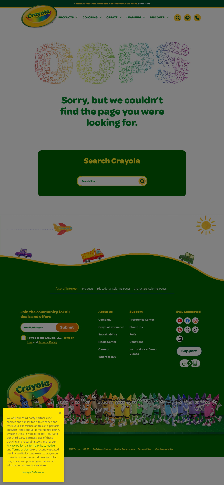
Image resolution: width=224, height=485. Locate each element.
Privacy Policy (15, 445)
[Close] (60, 412)
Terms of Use (20, 449)
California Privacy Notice (40, 445)
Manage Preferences (33, 472)
